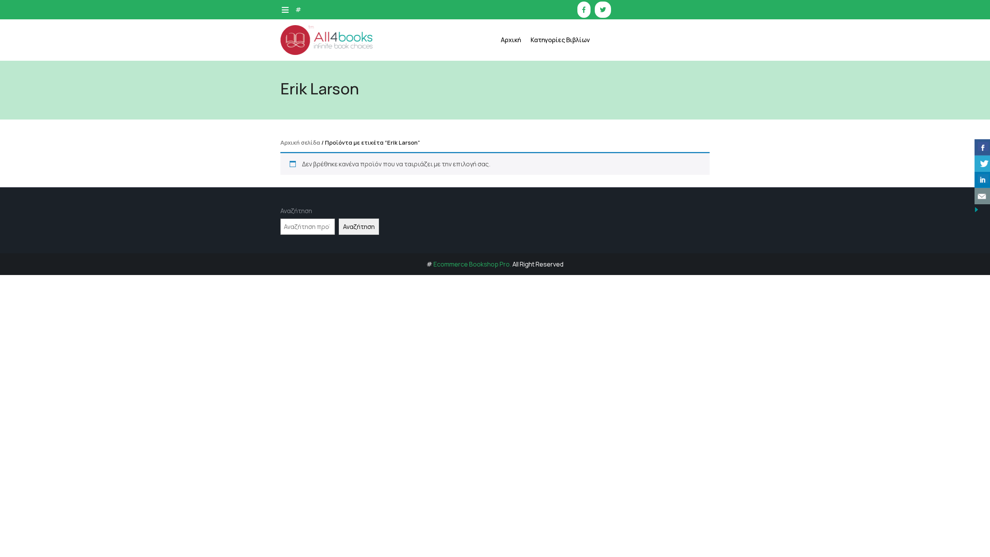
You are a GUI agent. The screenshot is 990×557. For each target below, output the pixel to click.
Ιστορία (550, 115)
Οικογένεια (554, 173)
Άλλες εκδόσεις (560, 250)
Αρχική (511, 40)
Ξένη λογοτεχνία (562, 153)
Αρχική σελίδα (300, 142)
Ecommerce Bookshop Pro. (472, 264)
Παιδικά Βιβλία (559, 269)
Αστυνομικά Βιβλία (564, 57)
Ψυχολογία (553, 231)
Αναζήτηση (296, 211)
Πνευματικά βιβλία (564, 192)
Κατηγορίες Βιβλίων (560, 40)
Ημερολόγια (555, 95)
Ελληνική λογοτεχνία (567, 76)
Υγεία (547, 211)
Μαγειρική (553, 134)
